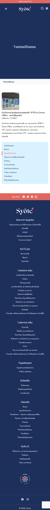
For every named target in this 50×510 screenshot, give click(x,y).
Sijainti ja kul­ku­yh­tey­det (25, 418)
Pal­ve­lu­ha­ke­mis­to (25, 437)
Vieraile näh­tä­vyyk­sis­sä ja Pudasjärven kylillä (25, 313)
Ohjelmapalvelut (25, 389)
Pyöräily (25, 327)
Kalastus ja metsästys (25, 302)
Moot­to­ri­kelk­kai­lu (25, 294)
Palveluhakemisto (11, 180)
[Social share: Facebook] (24, 196)
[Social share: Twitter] (28, 196)
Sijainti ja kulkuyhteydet (14, 157)
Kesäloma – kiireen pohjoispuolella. (25, 414)
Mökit (25, 232)
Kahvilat (25, 261)
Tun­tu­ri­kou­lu (25, 426)
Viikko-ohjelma (25, 372)
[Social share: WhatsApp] (36, 196)
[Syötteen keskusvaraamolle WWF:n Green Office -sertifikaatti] (10, 109)
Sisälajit (25, 310)
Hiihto (25, 279)
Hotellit (25, 228)
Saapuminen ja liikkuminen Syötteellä (25, 225)
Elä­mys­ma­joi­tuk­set (25, 236)
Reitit (6, 149)
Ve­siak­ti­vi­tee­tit (25, 343)
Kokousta (25, 385)
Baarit (25, 258)
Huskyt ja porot (25, 291)
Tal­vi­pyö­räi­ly (25, 283)
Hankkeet (8, 176)
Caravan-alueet (25, 240)
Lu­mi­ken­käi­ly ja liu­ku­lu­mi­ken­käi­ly (25, 287)
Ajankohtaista (10, 153)
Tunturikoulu (9, 165)
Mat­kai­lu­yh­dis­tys (25, 430)
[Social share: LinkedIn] (32, 196)
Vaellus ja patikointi (25, 331)
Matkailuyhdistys (11, 169)
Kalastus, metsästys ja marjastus (25, 339)
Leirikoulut (25, 393)
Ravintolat (25, 254)
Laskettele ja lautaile (25, 275)
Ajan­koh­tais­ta (25, 411)
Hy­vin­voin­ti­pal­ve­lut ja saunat (25, 306)
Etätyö (7, 161)
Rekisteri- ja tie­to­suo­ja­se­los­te (25, 451)
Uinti (25, 346)
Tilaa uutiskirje (10, 172)
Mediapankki (25, 459)
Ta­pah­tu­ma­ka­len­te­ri (25, 368)
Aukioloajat (9, 146)
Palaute (25, 455)
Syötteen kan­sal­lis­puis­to (25, 298)
